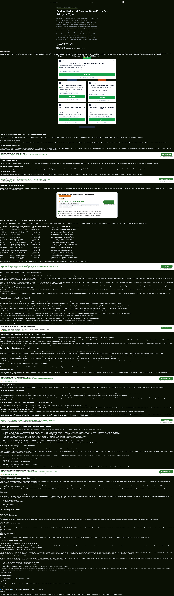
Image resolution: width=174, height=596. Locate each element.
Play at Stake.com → (166, 266)
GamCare (15, 578)
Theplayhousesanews (55, 2)
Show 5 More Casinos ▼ (87, 127)
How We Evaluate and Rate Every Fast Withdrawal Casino (15, 53)
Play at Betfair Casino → (166, 179)
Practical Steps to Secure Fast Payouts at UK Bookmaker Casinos (45, 54)
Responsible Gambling (63, 583)
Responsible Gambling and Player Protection (133, 54)
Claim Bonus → (108, 202)
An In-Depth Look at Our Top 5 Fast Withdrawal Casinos (76, 53)
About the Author (9, 583)
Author (91, 2)
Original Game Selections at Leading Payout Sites (155, 53)
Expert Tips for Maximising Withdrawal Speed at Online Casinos (80, 54)
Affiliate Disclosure (45, 583)
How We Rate (53, 583)
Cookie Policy (25, 583)
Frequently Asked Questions (153, 54)
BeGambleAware (7, 578)
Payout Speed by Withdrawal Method (101, 53)
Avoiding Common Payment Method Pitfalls (109, 54)
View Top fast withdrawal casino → (65, 43)
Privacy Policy (18, 583)
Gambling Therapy (24, 578)
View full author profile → (6, 506)
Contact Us (72, 583)
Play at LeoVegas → (166, 154)
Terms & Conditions (34, 583)
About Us (2, 583)
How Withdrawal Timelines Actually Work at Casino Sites (126, 53)
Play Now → (87, 74)
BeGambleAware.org (100, 129)
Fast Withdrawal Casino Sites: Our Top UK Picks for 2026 (46, 53)
